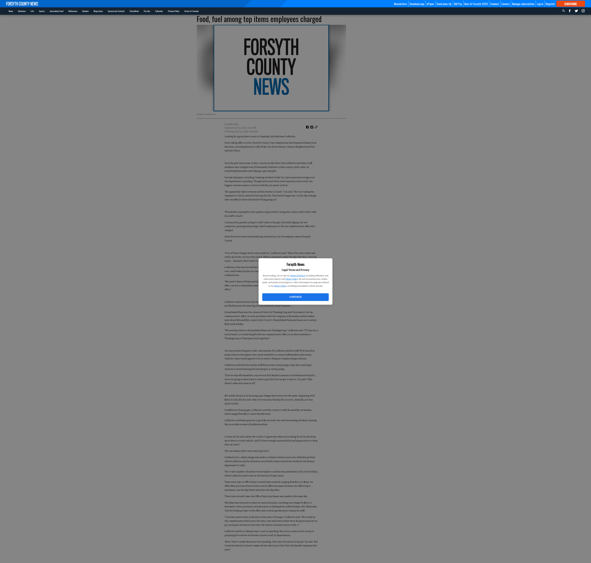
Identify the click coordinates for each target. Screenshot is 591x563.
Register (550, 4)
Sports (42, 11)
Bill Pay (458, 4)
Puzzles (147, 11)
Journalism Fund (56, 11)
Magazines (98, 11)
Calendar (159, 11)
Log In (540, 4)
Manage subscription (523, 4)
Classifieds (134, 11)
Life (32, 11)
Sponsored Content (116, 11)
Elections (22, 11)
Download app (417, 4)
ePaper (430, 4)
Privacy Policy (291, 279)
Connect (494, 4)
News (11, 11)
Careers (505, 4)
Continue (295, 297)
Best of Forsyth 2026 (476, 4)
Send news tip (444, 4)
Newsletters (400, 4)
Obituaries (72, 11)
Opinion (85, 11)
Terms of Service (297, 275)
